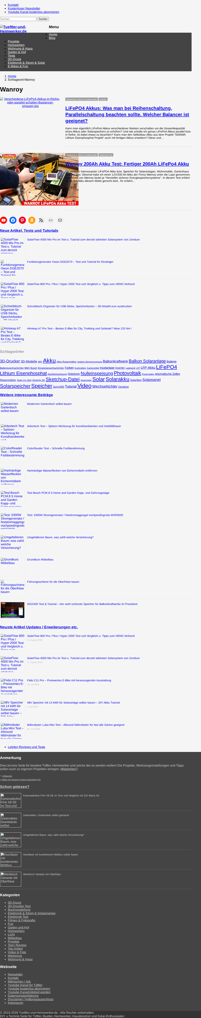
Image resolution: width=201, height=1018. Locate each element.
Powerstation (148, 374)
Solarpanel (151, 380)
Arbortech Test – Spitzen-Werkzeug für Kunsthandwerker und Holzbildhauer (74, 426)
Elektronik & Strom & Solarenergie (81, 99)
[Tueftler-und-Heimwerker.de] (22, 31)
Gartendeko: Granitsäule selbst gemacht (46, 815)
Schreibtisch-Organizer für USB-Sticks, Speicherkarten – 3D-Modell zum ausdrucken (79, 306)
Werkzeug (15, 955)
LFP (138, 368)
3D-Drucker (10, 361)
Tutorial (71, 386)
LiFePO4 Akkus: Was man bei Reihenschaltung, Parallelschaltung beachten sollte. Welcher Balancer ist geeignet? (127, 114)
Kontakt (13, 4)
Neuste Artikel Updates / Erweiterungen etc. (39, 627)
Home (53, 34)
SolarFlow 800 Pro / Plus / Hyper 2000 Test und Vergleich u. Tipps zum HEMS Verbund (81, 284)
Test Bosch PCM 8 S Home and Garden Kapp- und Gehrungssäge (68, 492)
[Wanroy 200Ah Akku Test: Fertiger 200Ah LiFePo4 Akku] (39, 154)
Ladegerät (130, 368)
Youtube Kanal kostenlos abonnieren (33, 12)
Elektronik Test (105, 155)
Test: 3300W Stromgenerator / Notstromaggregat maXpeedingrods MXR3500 (75, 515)
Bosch (33, 368)
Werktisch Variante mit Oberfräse (42, 874)
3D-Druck (14, 59)
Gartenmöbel (93, 368)
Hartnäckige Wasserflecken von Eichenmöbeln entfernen (62, 470)
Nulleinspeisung (97, 373)
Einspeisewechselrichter (51, 368)
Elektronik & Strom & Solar (26, 62)
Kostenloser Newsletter (24, 8)
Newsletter (15, 974)
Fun (10, 924)
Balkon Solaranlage (147, 361)
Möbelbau (15, 938)
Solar (98, 379)
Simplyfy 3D (38, 380)
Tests (11, 55)
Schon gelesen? (14, 787)
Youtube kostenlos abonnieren (29, 988)
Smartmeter (86, 380)
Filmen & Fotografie (21, 920)
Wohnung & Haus (20, 48)
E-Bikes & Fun (18, 66)
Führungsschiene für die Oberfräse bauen (53, 581)
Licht (11, 934)
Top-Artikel (15, 948)
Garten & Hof (17, 52)
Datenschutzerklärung (23, 995)
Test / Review (17, 945)
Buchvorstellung (19, 909)
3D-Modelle (29, 361)
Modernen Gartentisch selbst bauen (49, 403)
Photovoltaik (127, 373)
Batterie (171, 361)
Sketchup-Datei (63, 379)
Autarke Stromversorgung (89, 362)
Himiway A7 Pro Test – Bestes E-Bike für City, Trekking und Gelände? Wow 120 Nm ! (79, 328)
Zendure (123, 386)
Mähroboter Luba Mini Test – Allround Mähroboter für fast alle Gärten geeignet (75, 724)
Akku (49, 360)
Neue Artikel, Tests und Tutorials (29, 230)
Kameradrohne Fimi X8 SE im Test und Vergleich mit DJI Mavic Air (61, 795)
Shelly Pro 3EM (24, 380)
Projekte (13, 41)
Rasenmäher (8, 380)
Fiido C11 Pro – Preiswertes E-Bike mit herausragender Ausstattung (69, 680)
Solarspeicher (15, 386)
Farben (69, 367)
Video (84, 385)
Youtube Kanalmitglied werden (29, 992)
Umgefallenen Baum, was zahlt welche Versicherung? (60, 537)
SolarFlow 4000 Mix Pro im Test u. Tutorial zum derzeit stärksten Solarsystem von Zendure (83, 239)
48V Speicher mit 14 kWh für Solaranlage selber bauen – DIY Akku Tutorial (73, 702)
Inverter (120, 367)
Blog (52, 38)
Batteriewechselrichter (12, 368)
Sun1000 (58, 386)
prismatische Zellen (167, 373)
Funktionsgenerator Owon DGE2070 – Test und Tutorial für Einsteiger (70, 261)
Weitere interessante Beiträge (26, 395)
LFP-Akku (148, 368)
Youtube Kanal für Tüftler (25, 985)
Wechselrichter (104, 386)
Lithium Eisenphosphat (23, 373)
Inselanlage (107, 367)
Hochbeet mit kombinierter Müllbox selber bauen (50, 854)
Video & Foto (17, 952)
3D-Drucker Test (19, 906)
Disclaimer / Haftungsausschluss (30, 999)
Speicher (41, 386)
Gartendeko (80, 368)
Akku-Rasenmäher (67, 361)
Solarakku (117, 379)
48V (40, 361)
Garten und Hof (18, 927)
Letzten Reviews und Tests (26, 747)
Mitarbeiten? (69, 769)
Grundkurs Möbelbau (40, 559)
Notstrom (74, 373)
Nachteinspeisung (57, 374)
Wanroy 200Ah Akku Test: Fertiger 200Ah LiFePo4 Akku (127, 163)
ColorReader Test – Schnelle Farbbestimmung (56, 448)
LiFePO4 (166, 367)
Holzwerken (16, 45)
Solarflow (136, 380)
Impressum (15, 1002)
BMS (27, 368)
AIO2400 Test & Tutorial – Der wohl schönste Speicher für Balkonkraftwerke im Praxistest (82, 604)
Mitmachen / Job (19, 981)
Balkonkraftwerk (115, 361)
